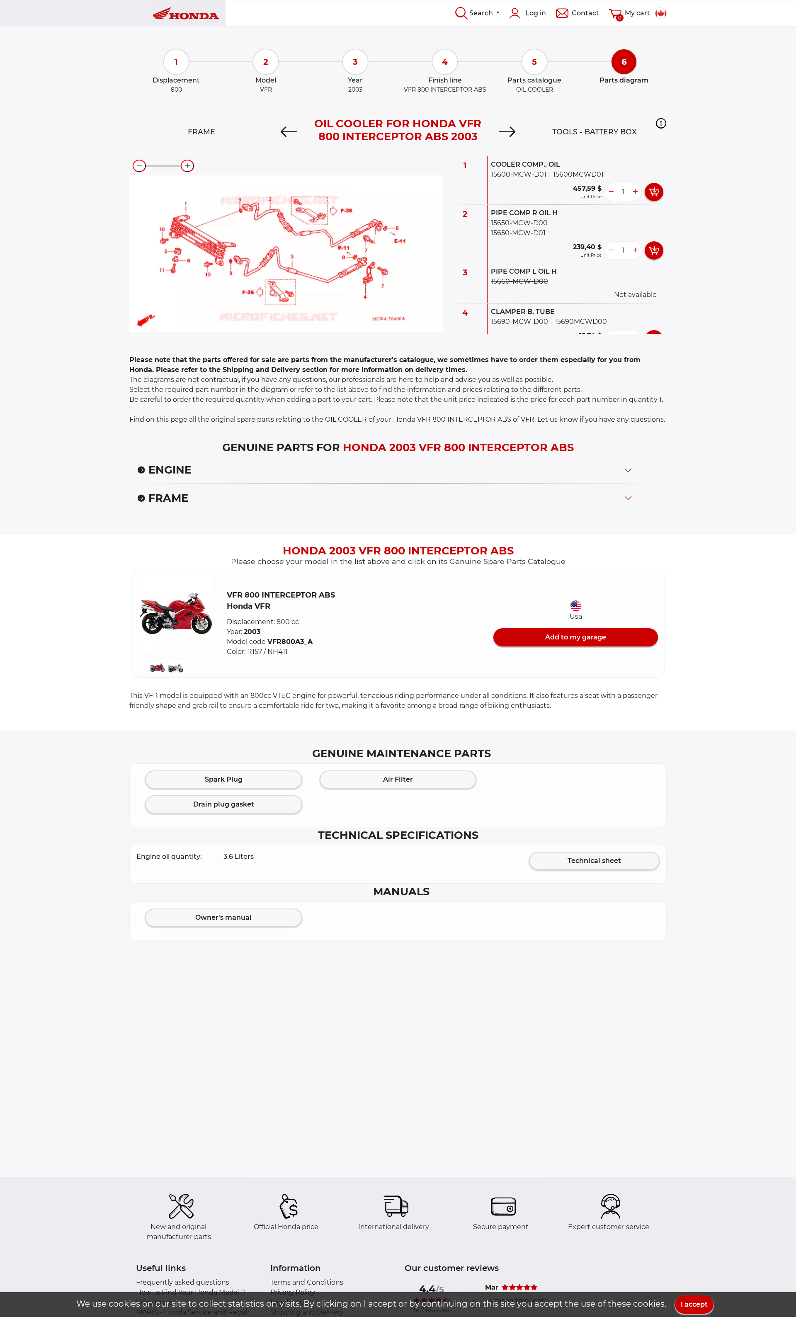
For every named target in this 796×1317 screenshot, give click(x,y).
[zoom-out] (139, 166)
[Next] (507, 132)
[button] (661, 123)
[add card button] (654, 192)
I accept (694, 1304)
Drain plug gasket (223, 804)
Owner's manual (223, 917)
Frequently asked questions (182, 1282)
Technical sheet (594, 861)
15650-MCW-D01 (518, 233)
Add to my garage (575, 637)
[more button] (635, 192)
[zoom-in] (187, 166)
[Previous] (289, 132)
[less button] (611, 192)
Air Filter (398, 779)
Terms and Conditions (306, 1282)
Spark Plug (224, 779)
